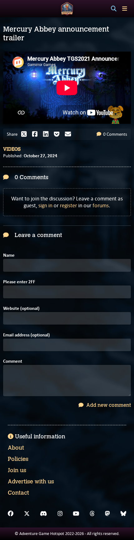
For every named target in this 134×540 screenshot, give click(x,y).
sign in (45, 205)
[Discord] (43, 513)
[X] (27, 513)
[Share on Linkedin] (47, 134)
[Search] (113, 9)
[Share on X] (25, 134)
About (16, 447)
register (68, 205)
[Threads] (92, 513)
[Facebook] (10, 513)
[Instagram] (60, 513)
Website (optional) (21, 308)
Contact (18, 492)
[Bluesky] (123, 513)
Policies (18, 459)
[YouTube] (76, 513)
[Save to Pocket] (58, 134)
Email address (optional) (26, 335)
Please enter (19, 282)
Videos (12, 149)
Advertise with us (31, 481)
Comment (12, 361)
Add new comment (108, 405)
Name (9, 255)
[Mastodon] (107, 513)
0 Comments (114, 134)
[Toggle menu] (124, 8)
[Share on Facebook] (36, 134)
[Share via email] (69, 134)
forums (101, 205)
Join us (17, 470)
